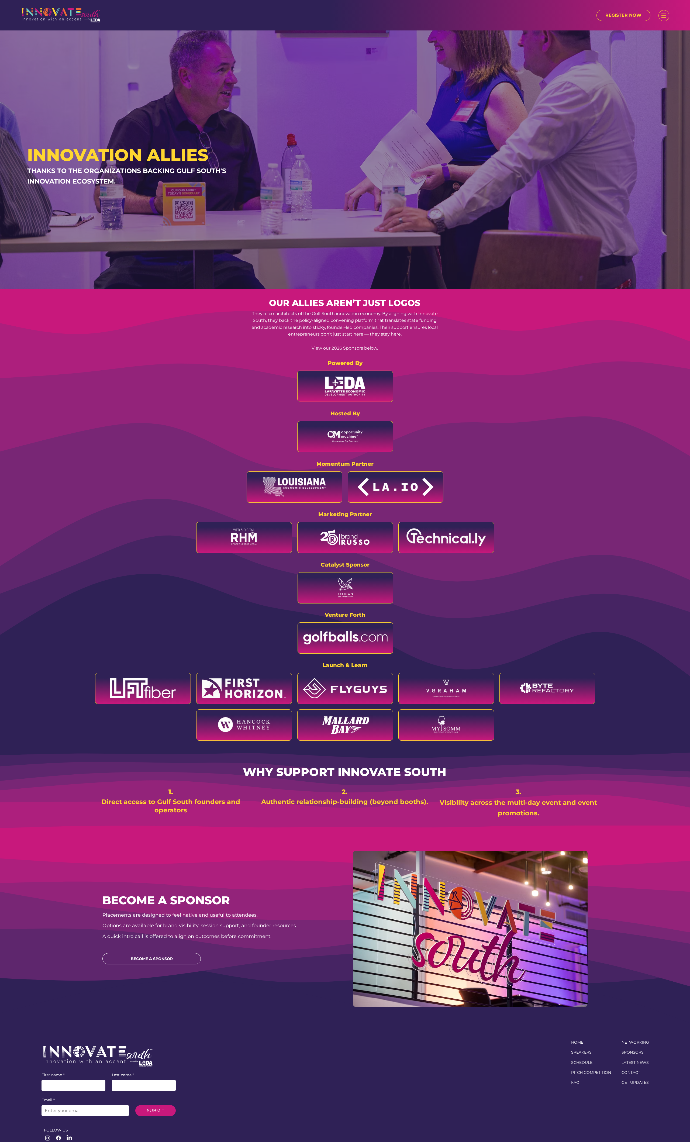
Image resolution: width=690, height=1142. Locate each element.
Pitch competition (591, 1072)
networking (635, 1042)
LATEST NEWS (635, 1062)
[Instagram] (47, 1138)
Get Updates (635, 1082)
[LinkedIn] (69, 1138)
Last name (123, 1074)
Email (48, 1100)
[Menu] (663, 15)
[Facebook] (58, 1138)
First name (53, 1074)
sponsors (633, 1052)
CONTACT (631, 1072)
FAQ (575, 1082)
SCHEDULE (581, 1062)
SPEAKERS (581, 1052)
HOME (577, 1042)
